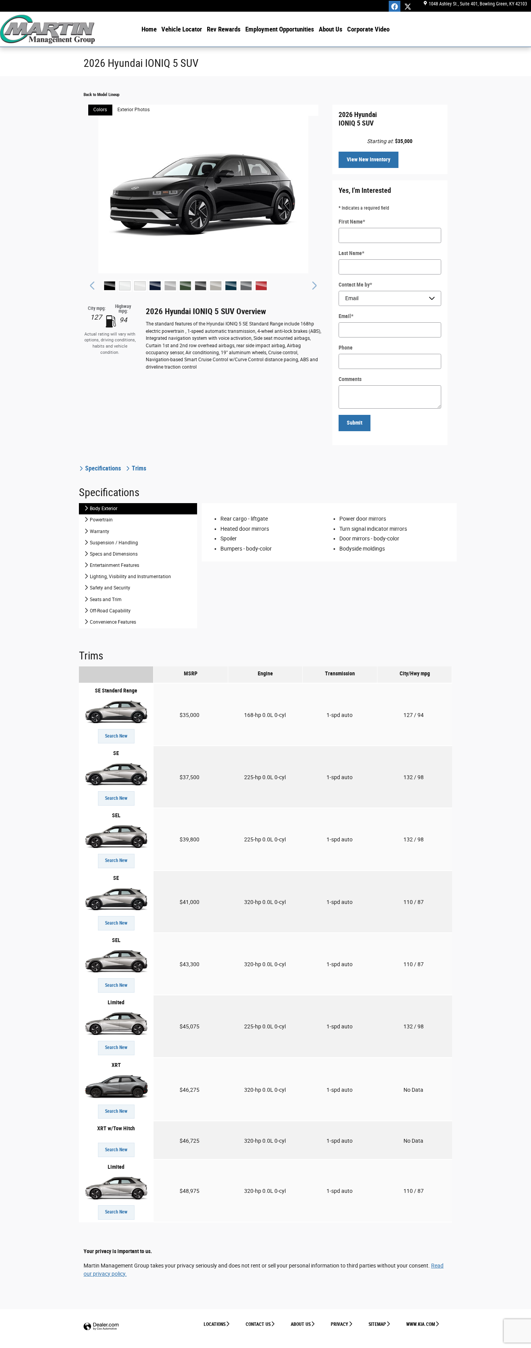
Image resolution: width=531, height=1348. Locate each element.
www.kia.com (420, 1324)
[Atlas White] (125, 286)
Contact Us (258, 1324)
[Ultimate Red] (261, 286)
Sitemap (377, 1324)
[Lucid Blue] (231, 286)
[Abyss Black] (110, 286)
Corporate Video (368, 29)
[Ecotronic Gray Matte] (201, 286)
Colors (100, 109)
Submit (354, 423)
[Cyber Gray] (170, 286)
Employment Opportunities (279, 29)
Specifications (103, 468)
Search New (116, 736)
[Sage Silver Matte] (246, 286)
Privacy (339, 1324)
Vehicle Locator (181, 29)
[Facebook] (394, 6)
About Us (330, 29)
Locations (214, 1324)
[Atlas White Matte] (140, 286)
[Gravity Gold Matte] (216, 286)
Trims (138, 468)
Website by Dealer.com (101, 1327)
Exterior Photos (133, 109)
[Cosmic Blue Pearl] (155, 286)
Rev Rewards (224, 29)
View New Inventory (368, 159)
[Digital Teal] (185, 286)
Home (149, 29)
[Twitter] (408, 6)
